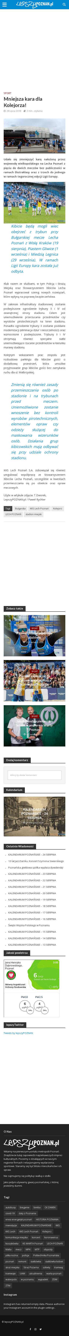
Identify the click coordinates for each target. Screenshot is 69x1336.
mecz (19, 1249)
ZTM (8, 1285)
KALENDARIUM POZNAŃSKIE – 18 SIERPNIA (32, 906)
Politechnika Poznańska (46, 1255)
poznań (10, 1261)
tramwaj (58, 1267)
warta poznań (53, 1273)
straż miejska (12, 1267)
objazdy (48, 1249)
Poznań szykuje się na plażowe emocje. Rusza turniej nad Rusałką (34, 680)
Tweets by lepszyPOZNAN (18, 1033)
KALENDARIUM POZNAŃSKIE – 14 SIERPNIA (32, 938)
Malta (8, 1249)
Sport (7, 93)
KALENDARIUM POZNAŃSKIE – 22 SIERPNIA (32, 880)
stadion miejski (34, 514)
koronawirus (51, 1237)
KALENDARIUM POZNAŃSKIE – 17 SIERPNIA (32, 912)
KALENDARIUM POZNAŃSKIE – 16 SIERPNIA (32, 919)
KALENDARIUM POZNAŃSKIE (36, 1225)
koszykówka (12, 1243)
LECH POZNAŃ (13, 514)
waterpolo (11, 1279)
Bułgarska (20, 508)
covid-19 (10, 1213)
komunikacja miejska (17, 1237)
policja (25, 1255)
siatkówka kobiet (54, 1261)
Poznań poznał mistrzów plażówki (34, 635)
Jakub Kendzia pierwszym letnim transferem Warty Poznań (34, 725)
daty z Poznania (27, 1213)
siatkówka (36, 1261)
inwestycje (11, 1225)
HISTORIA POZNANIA (47, 1219)
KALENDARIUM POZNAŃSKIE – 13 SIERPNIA (32, 944)
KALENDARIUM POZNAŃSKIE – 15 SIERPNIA (32, 931)
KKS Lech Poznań (39, 508)
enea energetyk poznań (19, 1219)
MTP (37, 1249)
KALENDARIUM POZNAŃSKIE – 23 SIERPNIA (32, 873)
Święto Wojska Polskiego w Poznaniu (29, 925)
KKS (58, 1225)
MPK (28, 1249)
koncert (36, 1237)
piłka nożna (12, 1255)
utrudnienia (35, 1273)
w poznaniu (27, 1279)
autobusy (11, 1207)
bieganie (24, 1207)
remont (22, 1261)
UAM (22, 1273)
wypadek (43, 1279)
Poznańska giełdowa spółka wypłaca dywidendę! (35, 867)
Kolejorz (57, 508)
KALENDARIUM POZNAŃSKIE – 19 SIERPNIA (32, 899)
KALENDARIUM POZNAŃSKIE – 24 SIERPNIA (34, 814)
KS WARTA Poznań (33, 1243)
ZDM (54, 1279)
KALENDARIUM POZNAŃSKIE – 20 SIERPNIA (32, 893)
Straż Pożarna (31, 1267)
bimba (37, 1207)
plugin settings (46, 1307)
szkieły (46, 1267)
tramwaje (11, 1273)
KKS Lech (10, 1231)
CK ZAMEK (50, 1207)
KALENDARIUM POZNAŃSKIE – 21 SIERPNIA (32, 886)
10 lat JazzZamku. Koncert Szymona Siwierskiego (36, 861)
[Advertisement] (34, 47)
